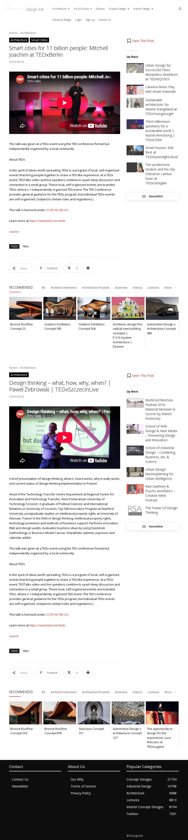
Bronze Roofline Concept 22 (21, 326)
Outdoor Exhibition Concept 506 (92, 326)
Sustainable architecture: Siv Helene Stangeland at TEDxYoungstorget (161, 107)
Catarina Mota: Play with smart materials (160, 89)
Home (13, 33)
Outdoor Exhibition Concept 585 (57, 326)
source (14, 231)
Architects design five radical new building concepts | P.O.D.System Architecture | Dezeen (127, 335)
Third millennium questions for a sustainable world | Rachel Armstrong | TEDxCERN (160, 130)
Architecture (28, 33)
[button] (180, 9)
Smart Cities (39, 40)
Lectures (153, 287)
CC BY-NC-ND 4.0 (57, 210)
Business (121, 287)
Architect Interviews (64, 287)
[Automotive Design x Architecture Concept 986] (162, 308)
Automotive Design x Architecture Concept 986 (161, 328)
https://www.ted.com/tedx (47, 221)
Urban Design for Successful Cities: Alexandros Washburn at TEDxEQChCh (161, 72)
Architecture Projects (96, 287)
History (137, 287)
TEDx (25, 246)
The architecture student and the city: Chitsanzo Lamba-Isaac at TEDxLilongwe (160, 173)
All (43, 287)
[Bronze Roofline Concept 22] (25, 308)
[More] (88, 268)
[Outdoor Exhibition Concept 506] (93, 308)
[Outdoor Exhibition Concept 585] (59, 308)
